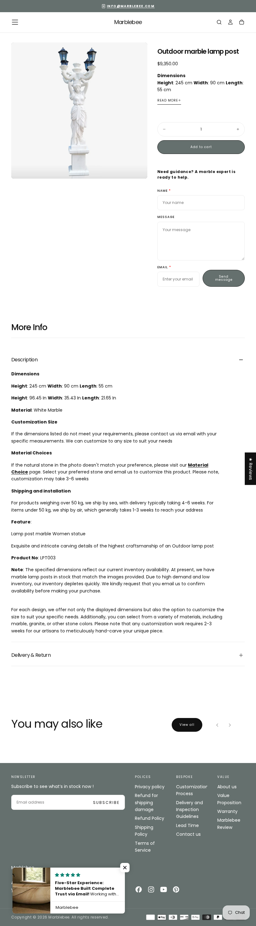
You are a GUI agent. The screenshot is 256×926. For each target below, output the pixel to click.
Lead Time (187, 825)
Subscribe (106, 802)
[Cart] (242, 22)
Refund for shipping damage (146, 802)
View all (187, 724)
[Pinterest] (176, 889)
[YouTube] (163, 889)
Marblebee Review (228, 823)
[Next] (230, 725)
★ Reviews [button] (251, 468)
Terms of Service (145, 846)
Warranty (227, 811)
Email (162, 267)
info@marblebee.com (131, 6)
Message (166, 217)
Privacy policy (150, 787)
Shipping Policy (144, 830)
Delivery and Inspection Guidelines (189, 810)
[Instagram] (151, 889)
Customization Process (191, 790)
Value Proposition (229, 798)
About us (227, 787)
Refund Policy (149, 818)
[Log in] (230, 22)
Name (162, 191)
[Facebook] (138, 889)
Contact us (188, 834)
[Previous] (217, 725)
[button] (15, 22)
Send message (224, 278)
